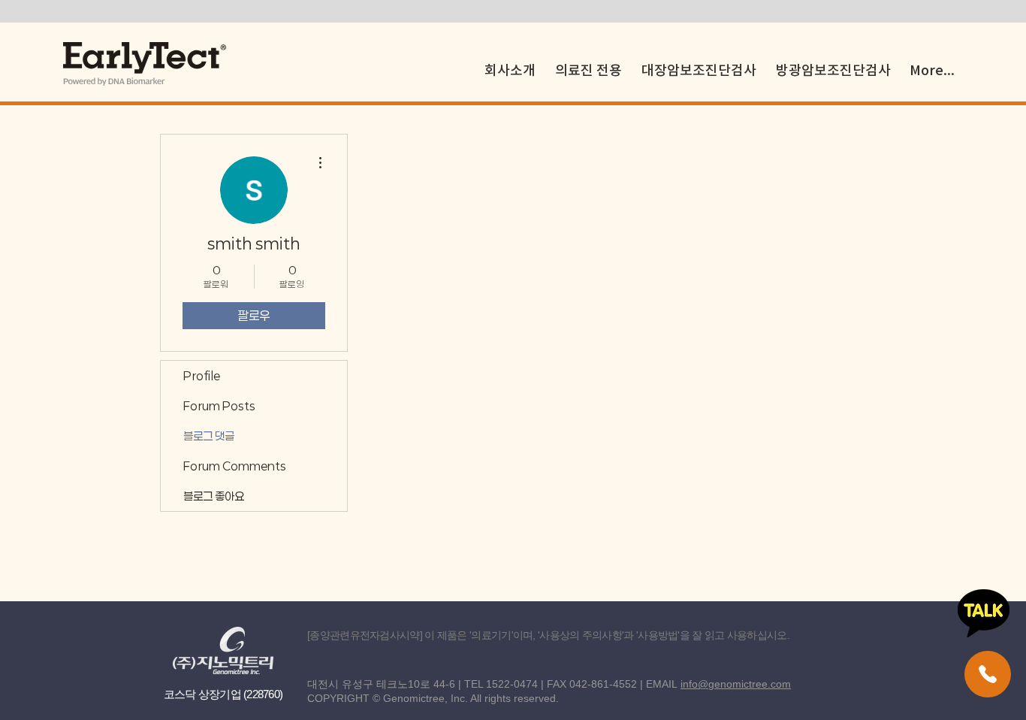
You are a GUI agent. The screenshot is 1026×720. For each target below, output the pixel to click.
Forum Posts (219, 406)
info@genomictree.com (735, 684)
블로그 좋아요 (213, 496)
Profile (201, 376)
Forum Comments (234, 466)
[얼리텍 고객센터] (987, 674)
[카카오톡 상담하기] (983, 613)
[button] (588, 63)
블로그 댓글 (208, 436)
